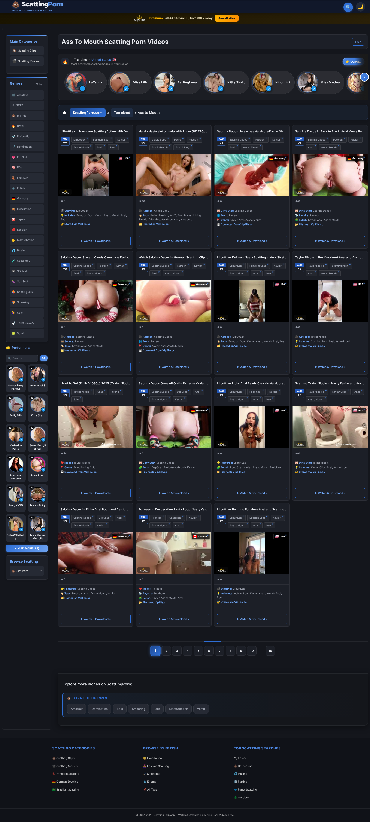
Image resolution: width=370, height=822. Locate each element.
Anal (99, 147)
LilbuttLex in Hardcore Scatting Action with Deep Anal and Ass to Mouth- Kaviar (96, 131)
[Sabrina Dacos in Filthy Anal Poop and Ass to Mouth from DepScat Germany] (95, 553)
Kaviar (121, 139)
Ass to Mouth (81, 147)
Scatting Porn (340, 265)
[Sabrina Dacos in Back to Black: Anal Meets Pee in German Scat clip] (330, 175)
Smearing (138, 708)
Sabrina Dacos (238, 139)
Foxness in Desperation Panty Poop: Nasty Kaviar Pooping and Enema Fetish (174, 509)
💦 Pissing (240, 773)
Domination (100, 708)
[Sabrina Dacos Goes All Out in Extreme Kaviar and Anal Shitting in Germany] (173, 427)
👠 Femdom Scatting (65, 773)
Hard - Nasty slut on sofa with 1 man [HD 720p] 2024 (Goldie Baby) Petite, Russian (174, 131)
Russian (193, 139)
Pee (112, 147)
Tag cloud (122, 112)
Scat (100, 391)
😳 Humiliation (152, 758)
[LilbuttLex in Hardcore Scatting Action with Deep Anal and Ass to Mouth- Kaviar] (95, 175)
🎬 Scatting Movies (65, 766)
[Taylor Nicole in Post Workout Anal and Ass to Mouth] (330, 301)
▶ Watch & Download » (95, 241)
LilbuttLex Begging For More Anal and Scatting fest (252, 509)
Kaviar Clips (339, 391)
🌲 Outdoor (241, 797)
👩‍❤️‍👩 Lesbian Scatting (156, 766)
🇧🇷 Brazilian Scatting (65, 789)
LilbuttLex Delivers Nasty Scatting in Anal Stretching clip (252, 257)
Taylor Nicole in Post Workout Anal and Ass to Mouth (330, 257)
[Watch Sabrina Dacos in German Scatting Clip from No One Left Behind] (173, 301)
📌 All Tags (150, 789)
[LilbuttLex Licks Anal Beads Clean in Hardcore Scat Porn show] (251, 427)
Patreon (259, 139)
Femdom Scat (101, 139)
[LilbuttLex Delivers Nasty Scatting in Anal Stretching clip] (251, 301)
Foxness (156, 517)
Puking (115, 391)
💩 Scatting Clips (63, 758)
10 (252, 651)
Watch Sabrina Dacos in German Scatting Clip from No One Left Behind (174, 257)
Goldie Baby (159, 139)
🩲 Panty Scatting (245, 789)
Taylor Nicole (316, 265)
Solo (76, 399)
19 (270, 651)
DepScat (182, 391)
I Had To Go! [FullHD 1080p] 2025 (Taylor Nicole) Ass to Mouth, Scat (96, 383)
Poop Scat (255, 391)
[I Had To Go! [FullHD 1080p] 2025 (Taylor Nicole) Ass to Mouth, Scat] (95, 427)
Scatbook (175, 517)
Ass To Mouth (160, 147)
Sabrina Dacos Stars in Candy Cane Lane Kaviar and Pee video (96, 257)
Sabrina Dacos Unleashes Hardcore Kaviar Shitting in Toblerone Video (252, 131)
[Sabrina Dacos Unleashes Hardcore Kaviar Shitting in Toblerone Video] (251, 175)
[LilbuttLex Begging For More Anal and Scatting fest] (251, 553)
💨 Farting (240, 781)
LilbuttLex (79, 139)
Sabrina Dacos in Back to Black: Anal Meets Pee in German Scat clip (330, 131)
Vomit (201, 708)
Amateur (77, 708)
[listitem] (85, 82)
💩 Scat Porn (20, 571)
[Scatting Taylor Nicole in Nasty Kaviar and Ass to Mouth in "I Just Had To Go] (330, 427)
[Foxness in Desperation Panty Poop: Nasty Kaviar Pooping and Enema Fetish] (173, 553)
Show (358, 41)
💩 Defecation (243, 766)
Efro (157, 708)
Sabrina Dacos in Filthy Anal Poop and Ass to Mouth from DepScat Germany (96, 509)
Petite (177, 139)
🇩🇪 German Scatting (65, 781)
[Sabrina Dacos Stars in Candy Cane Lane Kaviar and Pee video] (95, 301)
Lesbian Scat (257, 517)
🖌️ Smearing (151, 773)
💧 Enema (149, 781)
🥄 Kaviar (240, 758)
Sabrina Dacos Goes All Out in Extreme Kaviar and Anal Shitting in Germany (174, 383)
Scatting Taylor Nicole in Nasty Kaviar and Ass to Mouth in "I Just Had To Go (330, 383)
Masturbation (178, 708)
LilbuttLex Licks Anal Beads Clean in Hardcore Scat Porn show (252, 383)
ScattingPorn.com (88, 112)
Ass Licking (182, 147)
